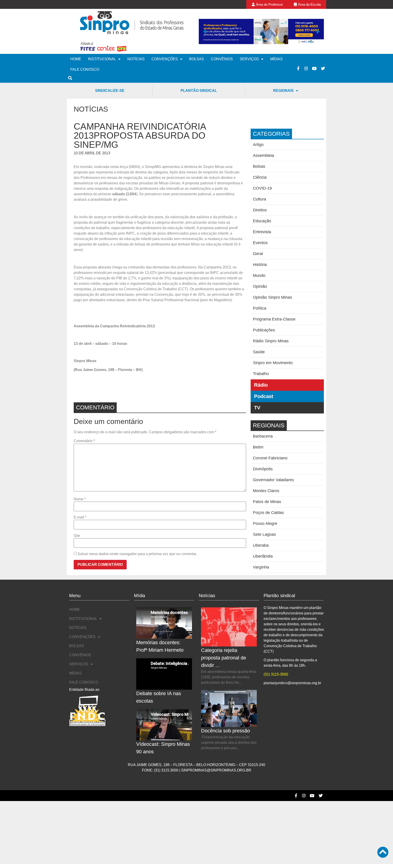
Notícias (136, 59)
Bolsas (196, 59)
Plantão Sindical (199, 91)
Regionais (283, 91)
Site (77, 536)
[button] (204, 31)
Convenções (164, 59)
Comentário (84, 441)
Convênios (222, 59)
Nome (80, 499)
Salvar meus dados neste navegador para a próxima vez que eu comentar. (137, 554)
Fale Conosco (84, 69)
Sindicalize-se (109, 91)
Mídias (276, 59)
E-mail (80, 517)
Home (75, 59)
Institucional (102, 59)
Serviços (249, 59)
